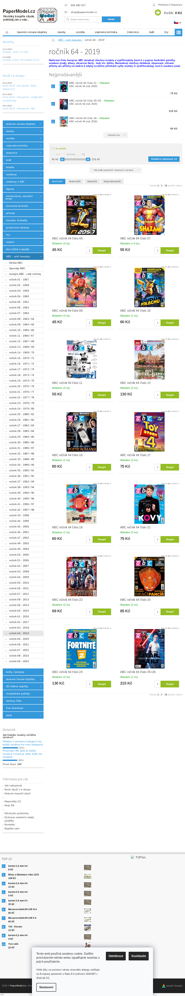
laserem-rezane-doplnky (32, 32)
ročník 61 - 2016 (19, 616)
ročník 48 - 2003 (19, 543)
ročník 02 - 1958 (19, 285)
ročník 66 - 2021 (19, 644)
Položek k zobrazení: (164, 159)
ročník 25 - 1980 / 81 (21, 414)
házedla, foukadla (16, 220)
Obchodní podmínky (17, 813)
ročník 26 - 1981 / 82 (21, 419)
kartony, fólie (13, 700)
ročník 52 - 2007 (19, 565)
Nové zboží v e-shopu (18, 789)
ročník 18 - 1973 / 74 (21, 375)
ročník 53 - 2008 (19, 571)
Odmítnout (116, 956)
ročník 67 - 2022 (19, 650)
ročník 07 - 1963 (19, 313)
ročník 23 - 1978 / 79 (21, 403)
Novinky (8, 42)
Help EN (9, 805)
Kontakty (10, 824)
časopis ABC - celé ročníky (25, 273)
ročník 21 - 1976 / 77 (21, 391)
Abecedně (57, 181)
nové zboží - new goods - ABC (19, 108)
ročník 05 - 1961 (19, 301)
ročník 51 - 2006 (19, 560)
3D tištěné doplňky (17, 686)
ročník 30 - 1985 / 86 (21, 442)
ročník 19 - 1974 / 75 (21, 380)
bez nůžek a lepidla (17, 249)
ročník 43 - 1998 (19, 515)
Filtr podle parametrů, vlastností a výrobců (114, 170)
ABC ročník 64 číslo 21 (89, 82)
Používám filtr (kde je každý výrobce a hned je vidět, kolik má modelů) (22, 753)
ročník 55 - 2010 (19, 582)
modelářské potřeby (18, 693)
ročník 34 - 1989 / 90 (21, 464)
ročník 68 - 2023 (19, 655)
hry (166, 32)
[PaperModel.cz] (31, 15)
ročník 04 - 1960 (19, 296)
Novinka (71, 154)
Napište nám (12, 828)
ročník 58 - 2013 (19, 599)
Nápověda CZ (13, 801)
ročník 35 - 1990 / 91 (21, 470)
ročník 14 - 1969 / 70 (21, 352)
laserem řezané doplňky (20, 679)
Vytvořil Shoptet (174, 986)
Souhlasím (138, 956)
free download (14, 708)
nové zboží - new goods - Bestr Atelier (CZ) (19, 87)
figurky (10, 188)
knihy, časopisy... (16, 671)
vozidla (80, 32)
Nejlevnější (75, 181)
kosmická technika (17, 205)
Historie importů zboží (18, 793)
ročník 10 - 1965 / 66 (21, 330)
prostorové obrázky (17, 227)
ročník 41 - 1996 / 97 (21, 504)
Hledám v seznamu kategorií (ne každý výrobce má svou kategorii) (23, 743)
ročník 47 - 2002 (19, 537)
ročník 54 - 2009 (19, 577)
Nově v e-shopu (14, 75)
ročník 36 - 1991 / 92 (21, 476)
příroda (10, 213)
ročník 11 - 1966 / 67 (21, 335)
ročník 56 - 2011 (19, 588)
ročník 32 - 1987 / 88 (21, 453)
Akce (58, 154)
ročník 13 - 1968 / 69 (21, 346)
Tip (83, 154)
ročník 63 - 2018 (19, 627)
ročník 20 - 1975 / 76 (21, 386)
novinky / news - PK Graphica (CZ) (21, 60)
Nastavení (46, 987)
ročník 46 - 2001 (19, 532)
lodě (151, 32)
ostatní (10, 242)
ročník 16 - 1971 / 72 (21, 363)
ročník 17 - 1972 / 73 (21, 369)
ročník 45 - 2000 (19, 526)
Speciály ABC (17, 268)
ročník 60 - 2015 (19, 610)
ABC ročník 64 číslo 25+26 (91, 100)
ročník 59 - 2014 (19, 605)
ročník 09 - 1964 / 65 (21, 324)
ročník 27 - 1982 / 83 (21, 425)
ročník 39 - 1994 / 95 (21, 492)
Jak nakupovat (13, 785)
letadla (10, 167)
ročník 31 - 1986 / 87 (21, 448)
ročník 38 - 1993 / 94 (21, 487)
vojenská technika (106, 32)
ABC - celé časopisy (18, 256)
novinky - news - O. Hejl (15, 52)
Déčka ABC (16, 262)
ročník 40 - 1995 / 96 (21, 498)
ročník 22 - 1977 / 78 (21, 397)
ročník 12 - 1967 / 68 (21, 341)
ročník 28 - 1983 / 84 (21, 431)
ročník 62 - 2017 (19, 622)
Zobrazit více (114, 135)
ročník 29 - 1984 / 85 (21, 436)
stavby (61, 32)
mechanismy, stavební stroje (19, 197)
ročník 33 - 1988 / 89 (21, 459)
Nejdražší (92, 181)
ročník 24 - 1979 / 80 (21, 408)
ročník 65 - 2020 (19, 638)
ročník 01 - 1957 (19, 279)
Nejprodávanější (112, 181)
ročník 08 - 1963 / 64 (21, 318)
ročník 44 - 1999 (19, 520)
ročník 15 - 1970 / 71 (21, 358)
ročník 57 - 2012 (19, 593)
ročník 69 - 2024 (19, 661)
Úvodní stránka (7, 32)
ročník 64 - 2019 (19, 633)
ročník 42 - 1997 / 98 (21, 509)
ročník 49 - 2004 (19, 548)
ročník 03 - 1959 (19, 290)
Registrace (176, 5)
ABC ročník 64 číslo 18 (89, 118)
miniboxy (11, 174)
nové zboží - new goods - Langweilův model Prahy (23, 99)
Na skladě (60, 148)
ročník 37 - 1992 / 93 (21, 481)
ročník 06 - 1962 (19, 307)
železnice (133, 32)
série (9, 715)
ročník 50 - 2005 (19, 554)
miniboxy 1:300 (15, 181)
